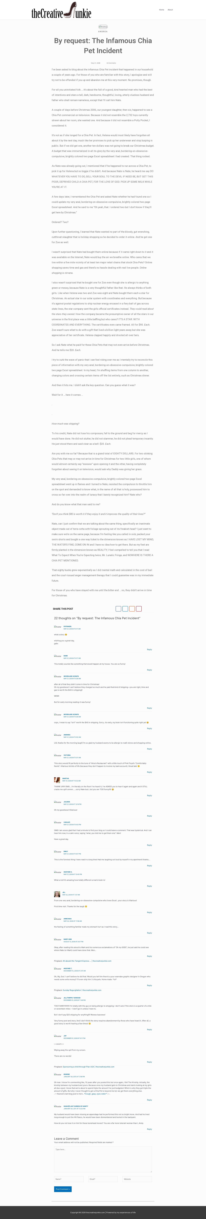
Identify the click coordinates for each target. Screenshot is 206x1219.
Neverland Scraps (71, 676)
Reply (149, 649)
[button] (118, 608)
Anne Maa (68, 919)
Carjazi (67, 822)
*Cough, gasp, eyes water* (95, 1094)
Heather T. (68, 968)
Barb (66, 656)
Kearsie (67, 1074)
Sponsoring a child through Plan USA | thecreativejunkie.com (88, 1067)
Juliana (67, 802)
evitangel (68, 626)
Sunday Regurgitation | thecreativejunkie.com (82, 990)
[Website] (137, 1179)
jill (63, 892)
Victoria (67, 755)
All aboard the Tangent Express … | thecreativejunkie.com (87, 961)
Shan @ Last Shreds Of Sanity (76, 1106)
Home (161, 10)
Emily (66, 851)
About (170, 10)
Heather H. (68, 872)
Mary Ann (68, 939)
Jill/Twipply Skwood (72, 998)
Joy (65, 1036)
